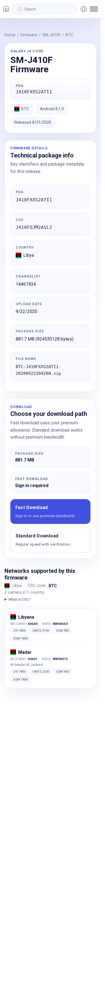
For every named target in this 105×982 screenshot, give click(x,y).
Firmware (28, 35)
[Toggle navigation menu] (94, 9)
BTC (69, 35)
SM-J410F (51, 35)
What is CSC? (19, 599)
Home (9, 35)
